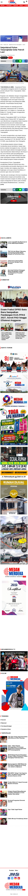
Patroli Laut (6, 44)
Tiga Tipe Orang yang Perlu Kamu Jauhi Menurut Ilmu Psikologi (17, 737)
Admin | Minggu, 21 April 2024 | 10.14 (7, 55)
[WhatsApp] (17, 61)
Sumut (24, 44)
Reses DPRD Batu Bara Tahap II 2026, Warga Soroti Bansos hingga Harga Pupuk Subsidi (6, 336)
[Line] (20, 61)
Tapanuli (15, 5)
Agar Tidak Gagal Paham (15, 809)
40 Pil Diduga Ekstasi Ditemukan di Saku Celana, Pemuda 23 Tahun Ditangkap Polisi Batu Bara (17, 756)
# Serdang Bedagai (5, 726)
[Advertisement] (14, 21)
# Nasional (3, 723)
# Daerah (3, 719)
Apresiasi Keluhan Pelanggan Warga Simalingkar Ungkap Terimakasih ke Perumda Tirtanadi (16, 272)
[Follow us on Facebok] (9, 878)
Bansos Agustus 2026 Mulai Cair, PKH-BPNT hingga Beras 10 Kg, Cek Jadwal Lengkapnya (17, 765)
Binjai (21, 5)
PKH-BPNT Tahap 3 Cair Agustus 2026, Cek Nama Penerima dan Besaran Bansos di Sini (17, 774)
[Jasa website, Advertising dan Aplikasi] (14, 205)
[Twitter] (23, 61)
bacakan (4, 57)
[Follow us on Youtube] (18, 878)
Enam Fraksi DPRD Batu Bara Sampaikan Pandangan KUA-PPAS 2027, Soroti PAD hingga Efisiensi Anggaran (14, 315)
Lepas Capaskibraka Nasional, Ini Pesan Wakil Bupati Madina (17, 242)
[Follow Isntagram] (15, 878)
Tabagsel (8, 5)
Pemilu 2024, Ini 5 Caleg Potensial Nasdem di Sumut (17, 783)
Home (1, 44)
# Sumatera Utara (5, 729)
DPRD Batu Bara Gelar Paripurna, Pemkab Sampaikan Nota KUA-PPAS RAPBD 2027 (21, 335)
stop (10, 57)
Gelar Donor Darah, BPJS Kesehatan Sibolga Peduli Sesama (15, 262)
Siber (16, 870)
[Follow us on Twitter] (12, 878)
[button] (26, 1)
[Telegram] (14, 61)
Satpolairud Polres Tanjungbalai (15, 44)
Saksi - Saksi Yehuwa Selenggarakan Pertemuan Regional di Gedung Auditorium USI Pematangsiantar (17, 748)
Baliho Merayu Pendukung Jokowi (17, 818)
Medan (2, 5)
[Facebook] (26, 61)
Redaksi (11, 870)
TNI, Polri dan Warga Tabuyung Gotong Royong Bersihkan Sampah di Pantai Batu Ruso (17, 253)
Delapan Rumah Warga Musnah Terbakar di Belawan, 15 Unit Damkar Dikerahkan (17, 793)
